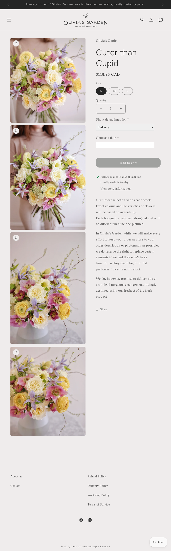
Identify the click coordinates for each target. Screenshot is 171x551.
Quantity (101, 100)
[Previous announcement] (8, 4)
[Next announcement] (162, 4)
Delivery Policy (98, 485)
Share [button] (103, 309)
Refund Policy (97, 476)
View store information (116, 188)
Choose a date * (107, 137)
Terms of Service (99, 504)
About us (16, 476)
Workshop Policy (99, 495)
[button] (8, 19)
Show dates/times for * (112, 119)
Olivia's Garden (79, 546)
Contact (15, 485)
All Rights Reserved (99, 546)
